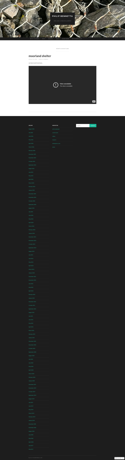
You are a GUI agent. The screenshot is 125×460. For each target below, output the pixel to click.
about (43, 38)
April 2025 (31, 179)
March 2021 (31, 330)
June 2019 (31, 406)
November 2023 (32, 240)
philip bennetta (62, 16)
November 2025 (32, 157)
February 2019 (32, 416)
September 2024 (32, 204)
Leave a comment (43, 59)
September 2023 (32, 247)
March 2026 (31, 147)
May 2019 (31, 409)
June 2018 (31, 434)
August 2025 (31, 168)
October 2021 (32, 305)
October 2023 (32, 244)
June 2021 (31, 319)
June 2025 (31, 172)
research (50, 38)
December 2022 (32, 276)
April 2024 (31, 222)
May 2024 (31, 219)
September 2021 (32, 308)
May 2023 (31, 262)
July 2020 (31, 359)
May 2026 (31, 139)
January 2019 (32, 420)
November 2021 (32, 301)
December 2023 (32, 236)
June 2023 (31, 258)
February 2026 (32, 150)
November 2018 (32, 427)
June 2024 (31, 215)
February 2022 (32, 294)
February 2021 (32, 334)
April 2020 (31, 370)
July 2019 (31, 402)
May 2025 (31, 175)
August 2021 (31, 312)
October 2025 (32, 161)
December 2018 (32, 424)
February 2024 (32, 229)
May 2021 (31, 323)
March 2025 (31, 183)
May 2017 (31, 449)
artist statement (34, 38)
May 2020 (31, 366)
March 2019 (31, 413)
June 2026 (31, 136)
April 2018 (31, 442)
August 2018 (31, 431)
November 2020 (32, 344)
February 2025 (32, 186)
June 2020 (31, 362)
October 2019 (32, 391)
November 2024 (32, 197)
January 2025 (32, 190)
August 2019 (31, 398)
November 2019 (32, 388)
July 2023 (31, 254)
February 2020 (32, 377)
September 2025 (32, 165)
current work (55, 132)
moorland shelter (40, 56)
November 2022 (32, 280)
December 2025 (32, 154)
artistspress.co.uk (77, 38)
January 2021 (32, 337)
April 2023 (31, 265)
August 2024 (31, 208)
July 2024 (31, 211)
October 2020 (32, 348)
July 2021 (31, 316)
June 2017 (31, 445)
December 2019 (32, 384)
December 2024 (32, 193)
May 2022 (31, 287)
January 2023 (32, 272)
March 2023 (31, 269)
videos (57, 38)
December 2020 (32, 341)
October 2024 (32, 201)
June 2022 (31, 283)
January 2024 (32, 233)
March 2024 (31, 226)
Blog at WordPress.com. (35, 457)
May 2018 (31, 438)
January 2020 (32, 380)
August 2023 (31, 251)
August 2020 (31, 355)
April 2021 (31, 326)
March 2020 (31, 373)
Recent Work (65, 38)
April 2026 (31, 143)
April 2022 (31, 290)
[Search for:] (86, 125)
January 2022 (32, 298)
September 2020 (32, 352)
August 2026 (31, 129)
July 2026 (31, 132)
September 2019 (32, 395)
